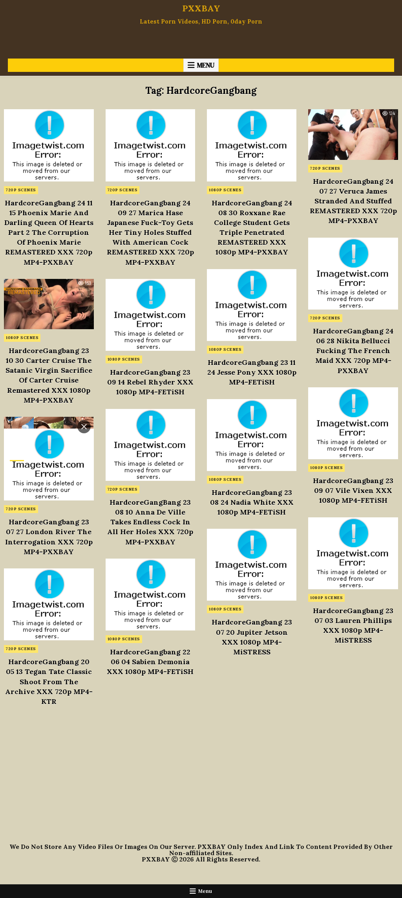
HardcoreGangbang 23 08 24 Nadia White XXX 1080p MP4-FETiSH (252, 502)
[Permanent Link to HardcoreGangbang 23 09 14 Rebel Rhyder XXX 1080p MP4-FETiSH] (150, 315)
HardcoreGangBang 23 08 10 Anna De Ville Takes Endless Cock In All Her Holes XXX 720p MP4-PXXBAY (150, 522)
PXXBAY (201, 8)
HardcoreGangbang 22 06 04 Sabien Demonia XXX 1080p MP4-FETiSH (150, 661)
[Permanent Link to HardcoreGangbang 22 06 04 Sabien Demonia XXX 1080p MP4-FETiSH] (150, 594)
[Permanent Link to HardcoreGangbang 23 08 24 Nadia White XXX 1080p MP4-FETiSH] (251, 435)
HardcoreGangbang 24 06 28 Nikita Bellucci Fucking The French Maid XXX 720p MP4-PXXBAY (353, 350)
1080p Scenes (225, 189)
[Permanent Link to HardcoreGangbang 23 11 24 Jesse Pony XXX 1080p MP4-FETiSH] (251, 305)
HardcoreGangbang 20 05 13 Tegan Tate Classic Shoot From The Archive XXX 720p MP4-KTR (49, 681)
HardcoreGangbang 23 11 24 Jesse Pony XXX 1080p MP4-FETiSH (251, 372)
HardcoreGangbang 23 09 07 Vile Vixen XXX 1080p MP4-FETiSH (353, 490)
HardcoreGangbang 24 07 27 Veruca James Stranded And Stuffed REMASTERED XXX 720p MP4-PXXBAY (353, 201)
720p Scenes (21, 189)
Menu (205, 65)
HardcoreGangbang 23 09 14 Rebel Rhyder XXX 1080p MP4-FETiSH (150, 382)
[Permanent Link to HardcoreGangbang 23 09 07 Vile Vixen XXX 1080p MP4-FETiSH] (353, 423)
